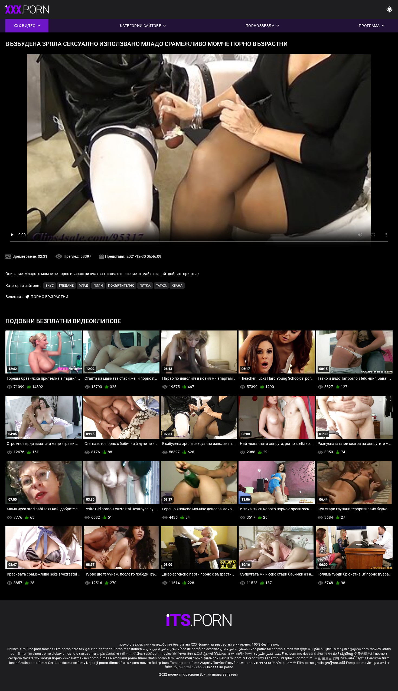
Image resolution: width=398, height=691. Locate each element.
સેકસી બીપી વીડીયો (129, 654)
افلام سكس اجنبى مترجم (160, 649)
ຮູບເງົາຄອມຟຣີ (335, 663)
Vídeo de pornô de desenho (198, 649)
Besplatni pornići (232, 658)
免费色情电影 (364, 654)
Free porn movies (40, 649)
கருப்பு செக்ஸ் (106, 654)
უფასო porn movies (365, 649)
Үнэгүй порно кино (55, 658)
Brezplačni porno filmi (297, 658)
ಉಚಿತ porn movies (157, 654)
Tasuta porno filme (185, 663)
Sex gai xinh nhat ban (95, 649)
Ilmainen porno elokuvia (47, 654)
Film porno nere (66, 649)
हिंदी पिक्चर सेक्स (182, 654)
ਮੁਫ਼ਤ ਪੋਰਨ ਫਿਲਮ (321, 654)
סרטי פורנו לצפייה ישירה (253, 663)
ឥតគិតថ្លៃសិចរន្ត (343, 654)
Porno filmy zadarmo (263, 658)
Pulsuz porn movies (136, 663)
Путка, (145, 285)
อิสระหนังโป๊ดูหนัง (353, 658)
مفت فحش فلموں (269, 654)
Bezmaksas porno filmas (90, 658)
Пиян (98, 285)
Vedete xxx (31, 658)
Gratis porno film (161, 658)
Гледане (66, 285)
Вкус (49, 285)
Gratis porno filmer (33, 663)
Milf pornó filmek (280, 649)
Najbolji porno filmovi (103, 663)
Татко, (161, 285)
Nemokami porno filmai (129, 658)
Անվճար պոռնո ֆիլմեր (329, 649)
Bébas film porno (220, 667)
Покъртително (121, 285)
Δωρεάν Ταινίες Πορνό (218, 663)
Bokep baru (160, 663)
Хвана (177, 285)
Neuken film (16, 649)
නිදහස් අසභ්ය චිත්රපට (190, 667)
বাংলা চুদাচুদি (300, 649)
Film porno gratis (310, 663)
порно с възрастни (81, 654)
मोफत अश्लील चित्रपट (241, 654)
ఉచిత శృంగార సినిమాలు (210, 654)
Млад (83, 285)
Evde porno (257, 649)
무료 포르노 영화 (327, 658)
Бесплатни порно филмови (197, 658)
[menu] (389, 9)
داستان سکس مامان (234, 649)
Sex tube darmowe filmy (66, 663)
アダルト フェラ (284, 663)
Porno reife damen (127, 649)
